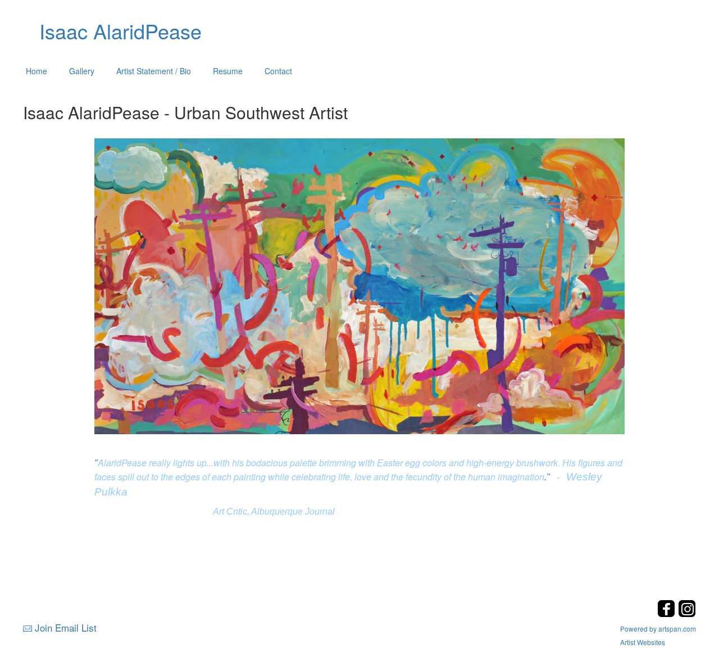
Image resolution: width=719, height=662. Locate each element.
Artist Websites (642, 642)
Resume (228, 70)
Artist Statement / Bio (153, 70)
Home (36, 70)
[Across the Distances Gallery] (359, 284)
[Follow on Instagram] (687, 614)
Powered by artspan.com (658, 628)
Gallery (81, 70)
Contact (278, 70)
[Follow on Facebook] (667, 614)
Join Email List (66, 627)
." (547, 477)
